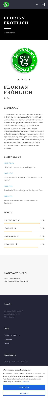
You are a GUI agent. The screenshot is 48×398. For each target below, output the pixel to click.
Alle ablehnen (24, 393)
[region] (24, 382)
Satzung (7, 343)
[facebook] (22, 79)
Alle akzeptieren (24, 387)
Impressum (8, 339)
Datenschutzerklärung (11, 335)
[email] (18, 79)
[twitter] (29, 79)
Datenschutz (25, 381)
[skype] (25, 79)
